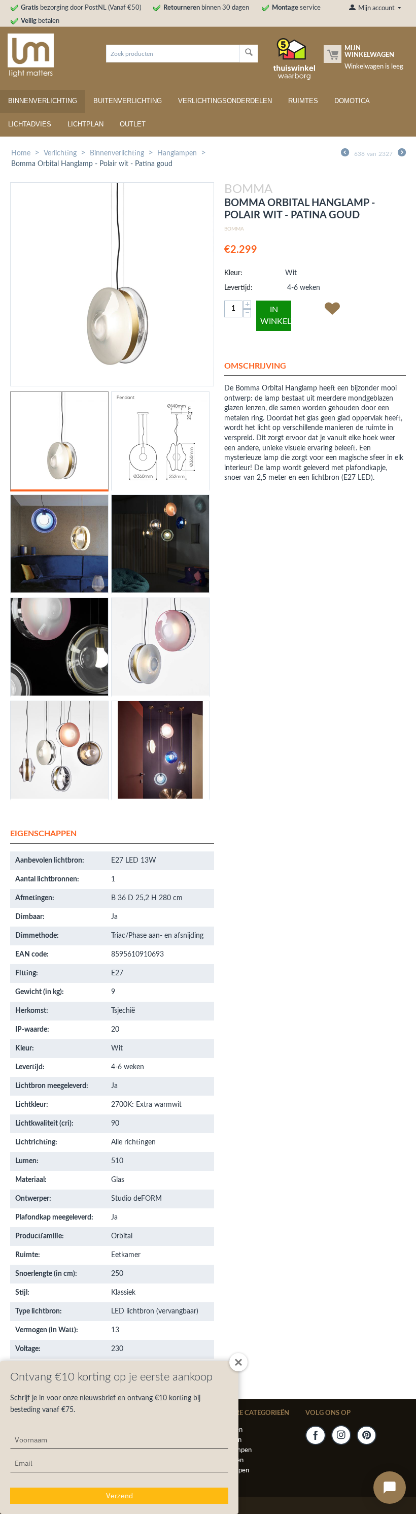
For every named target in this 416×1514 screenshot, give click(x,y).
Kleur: (233, 273)
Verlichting (60, 153)
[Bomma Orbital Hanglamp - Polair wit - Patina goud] (112, 284)
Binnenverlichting (42, 101)
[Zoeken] (249, 53)
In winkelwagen (275, 315)
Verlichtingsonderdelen (225, 101)
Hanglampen (177, 153)
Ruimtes (303, 101)
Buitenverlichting (127, 101)
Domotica (352, 101)
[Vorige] (345, 154)
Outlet (133, 124)
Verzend (119, 1495)
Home (20, 153)
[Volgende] (402, 154)
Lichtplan (85, 124)
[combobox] (173, 53)
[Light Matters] (27, 55)
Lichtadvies (29, 124)
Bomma (234, 229)
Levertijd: (238, 287)
